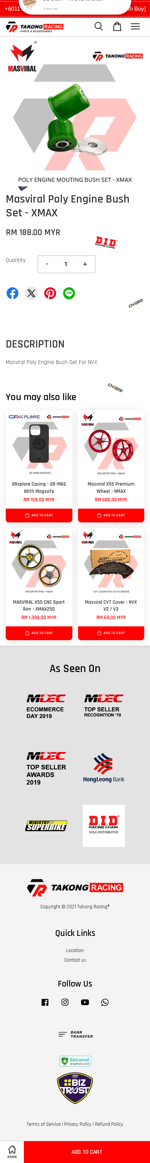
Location (75, 950)
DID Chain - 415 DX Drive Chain (73, 15)
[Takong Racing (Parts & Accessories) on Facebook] (45, 1006)
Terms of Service (44, 1124)
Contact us (75, 960)
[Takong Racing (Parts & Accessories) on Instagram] (65, 1006)
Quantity (16, 260)
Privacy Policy (78, 1124)
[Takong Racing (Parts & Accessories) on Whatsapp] (105, 1006)
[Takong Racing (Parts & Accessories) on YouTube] (85, 1006)
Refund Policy (109, 1124)
